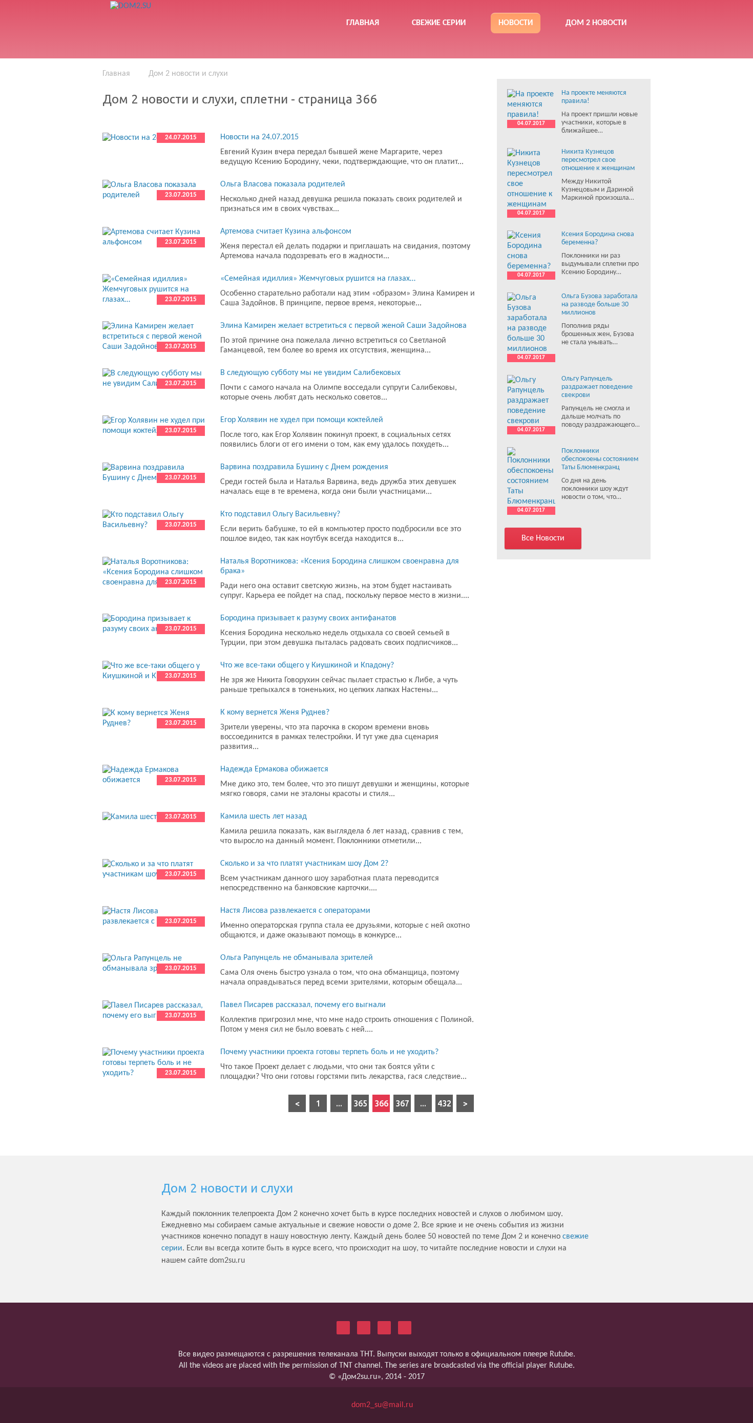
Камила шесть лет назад (263, 816)
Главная (362, 23)
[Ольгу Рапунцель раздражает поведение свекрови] (531, 400)
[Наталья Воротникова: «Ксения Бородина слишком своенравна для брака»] (153, 572)
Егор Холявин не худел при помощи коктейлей (301, 420)
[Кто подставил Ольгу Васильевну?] (153, 520)
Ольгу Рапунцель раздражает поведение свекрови (597, 387)
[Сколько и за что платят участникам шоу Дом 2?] (153, 869)
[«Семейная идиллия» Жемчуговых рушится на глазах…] (153, 289)
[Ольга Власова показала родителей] (153, 190)
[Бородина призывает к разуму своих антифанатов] (153, 624)
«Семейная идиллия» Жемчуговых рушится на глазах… (317, 279)
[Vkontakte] (343, 1327)
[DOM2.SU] (183, 20)
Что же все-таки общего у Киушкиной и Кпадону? (307, 665)
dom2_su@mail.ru (382, 1405)
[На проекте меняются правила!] (531, 104)
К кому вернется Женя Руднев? (274, 712)
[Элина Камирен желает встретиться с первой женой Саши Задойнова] (153, 336)
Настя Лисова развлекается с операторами (295, 911)
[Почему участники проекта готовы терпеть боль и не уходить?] (153, 1063)
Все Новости (542, 538)
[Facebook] (384, 1327)
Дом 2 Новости (596, 23)
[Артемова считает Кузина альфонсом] (153, 237)
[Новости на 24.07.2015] (153, 138)
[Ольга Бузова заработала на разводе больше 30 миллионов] (531, 323)
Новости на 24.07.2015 (259, 137)
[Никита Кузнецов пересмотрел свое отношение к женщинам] (531, 179)
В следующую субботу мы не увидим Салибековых (310, 373)
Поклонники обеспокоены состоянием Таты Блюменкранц (599, 459)
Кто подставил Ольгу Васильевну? (280, 514)
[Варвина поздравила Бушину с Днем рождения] (153, 473)
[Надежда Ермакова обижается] (153, 775)
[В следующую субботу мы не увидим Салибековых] (153, 378)
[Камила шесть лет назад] (153, 817)
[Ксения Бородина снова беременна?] (531, 251)
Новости (515, 23)
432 (444, 1103)
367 (402, 1103)
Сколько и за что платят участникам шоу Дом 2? (304, 864)
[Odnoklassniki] (363, 1327)
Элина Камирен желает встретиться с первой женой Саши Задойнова (343, 326)
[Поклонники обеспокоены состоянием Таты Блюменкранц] (531, 477)
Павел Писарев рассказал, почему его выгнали (303, 1005)
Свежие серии (439, 23)
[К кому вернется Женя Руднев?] (153, 718)
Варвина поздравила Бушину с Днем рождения (304, 467)
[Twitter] (404, 1327)
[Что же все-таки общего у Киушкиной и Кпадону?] (153, 671)
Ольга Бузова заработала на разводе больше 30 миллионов (599, 304)
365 (360, 1103)
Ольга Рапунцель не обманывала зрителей (296, 958)
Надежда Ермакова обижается (274, 769)
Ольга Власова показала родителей (282, 184)
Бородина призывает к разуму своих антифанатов (308, 618)
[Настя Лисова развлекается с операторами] (153, 916)
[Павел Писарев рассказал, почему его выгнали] (153, 1010)
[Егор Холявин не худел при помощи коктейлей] (153, 425)
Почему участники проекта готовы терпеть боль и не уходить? (329, 1052)
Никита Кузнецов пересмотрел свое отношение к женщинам (598, 160)
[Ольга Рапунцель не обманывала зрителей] (153, 963)
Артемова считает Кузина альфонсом (285, 231)
